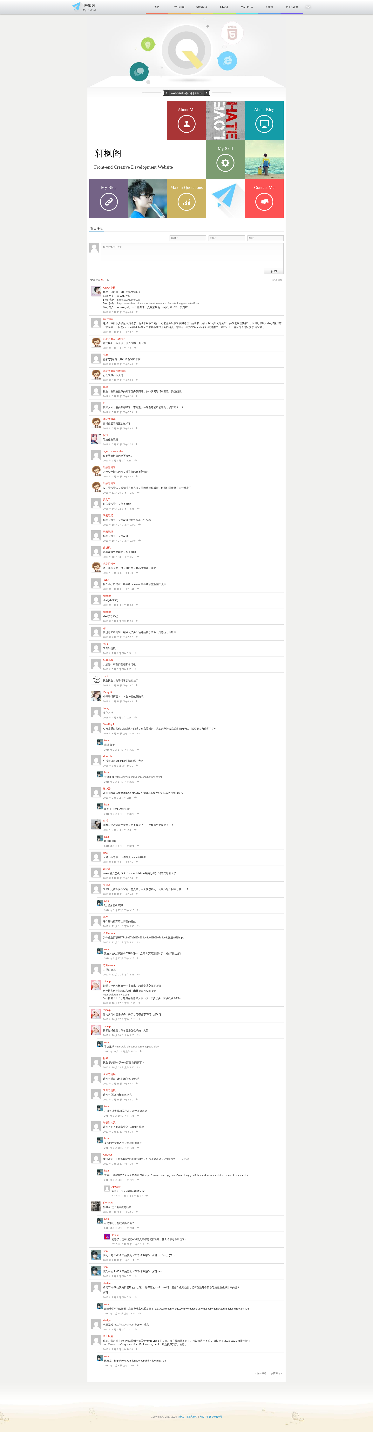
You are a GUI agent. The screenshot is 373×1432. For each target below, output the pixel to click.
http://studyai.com (124, 1324)
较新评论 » (276, 1373)
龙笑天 (115, 1234)
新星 (105, 387)
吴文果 (107, 499)
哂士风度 (108, 1336)
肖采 (105, 1058)
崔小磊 (107, 788)
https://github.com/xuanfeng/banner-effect (138, 776)
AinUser (107, 1154)
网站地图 (192, 1416)
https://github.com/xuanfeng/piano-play (137, 1046)
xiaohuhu (108, 756)
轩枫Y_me (263, 197)
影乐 (105, 820)
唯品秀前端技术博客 (114, 338)
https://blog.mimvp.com (116, 994)
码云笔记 (108, 515)
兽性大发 (108, 1202)
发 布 (274, 271)
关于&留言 (291, 7)
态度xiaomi (109, 933)
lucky (106, 579)
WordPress (247, 7)
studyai (107, 1283)
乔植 (105, 644)
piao (105, 852)
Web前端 (179, 7)
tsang (106, 708)
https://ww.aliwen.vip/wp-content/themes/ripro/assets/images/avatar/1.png (158, 303)
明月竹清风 (109, 1074)
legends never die (113, 451)
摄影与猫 (201, 7)
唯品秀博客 (109, 419)
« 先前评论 (260, 1373)
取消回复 (277, 280)
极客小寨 (108, 660)
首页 (157, 7)
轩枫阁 (83, 6)
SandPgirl (108, 724)
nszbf (106, 676)
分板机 (107, 547)
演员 (105, 435)
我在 (105, 917)
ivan (106, 740)
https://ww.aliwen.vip (128, 299)
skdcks (107, 595)
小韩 (105, 354)
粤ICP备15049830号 (211, 1416)
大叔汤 (107, 885)
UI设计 (224, 7)
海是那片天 (109, 1122)
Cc (104, 403)
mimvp (107, 981)
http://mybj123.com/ (140, 519)
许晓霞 (107, 868)
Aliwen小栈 (109, 287)
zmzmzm (108, 319)
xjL (104, 628)
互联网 (269, 7)
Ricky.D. (107, 692)
